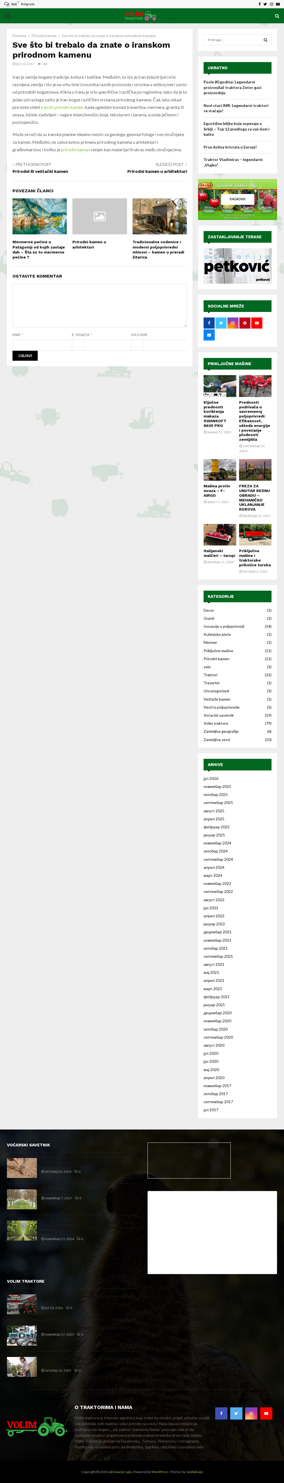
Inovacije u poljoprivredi (224, 626)
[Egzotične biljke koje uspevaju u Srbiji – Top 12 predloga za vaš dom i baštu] (22, 1367)
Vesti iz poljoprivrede (222, 707)
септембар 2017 (218, 1101)
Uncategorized (216, 690)
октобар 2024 (216, 851)
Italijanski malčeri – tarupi (219, 553)
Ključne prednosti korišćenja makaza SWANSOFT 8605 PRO (215, 414)
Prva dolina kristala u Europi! (230, 147)
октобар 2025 (216, 794)
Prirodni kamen (216, 658)
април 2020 (214, 1077)
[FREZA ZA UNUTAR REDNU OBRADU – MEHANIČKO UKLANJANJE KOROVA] (255, 470)
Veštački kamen (217, 699)
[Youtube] (266, 1413)
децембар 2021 (218, 931)
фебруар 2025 (217, 826)
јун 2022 (211, 907)
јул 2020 (211, 1053)
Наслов (139, 335)
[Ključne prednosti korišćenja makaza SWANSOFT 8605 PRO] (220, 386)
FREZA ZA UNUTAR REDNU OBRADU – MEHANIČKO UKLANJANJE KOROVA (254, 497)
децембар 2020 (218, 1012)
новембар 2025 (217, 786)
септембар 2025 (218, 802)
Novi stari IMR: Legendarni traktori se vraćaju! (85, 1328)
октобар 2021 (216, 948)
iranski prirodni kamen (62, 107)
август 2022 (214, 899)
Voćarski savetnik (219, 715)
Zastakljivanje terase (235, 236)
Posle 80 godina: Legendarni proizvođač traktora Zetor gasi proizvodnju (233, 87)
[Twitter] (236, 1413)
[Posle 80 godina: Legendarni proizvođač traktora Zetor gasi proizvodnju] (22, 1304)
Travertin (212, 682)
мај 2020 (211, 1069)
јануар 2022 (214, 923)
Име (17, 335)
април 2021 (214, 980)
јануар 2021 (214, 1004)
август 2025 (214, 810)
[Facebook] (221, 1413)
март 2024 (213, 875)
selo (207, 666)
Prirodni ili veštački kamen (40, 171)
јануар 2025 (214, 835)
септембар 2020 (218, 1037)
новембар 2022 (217, 883)
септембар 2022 (218, 891)
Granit (209, 618)
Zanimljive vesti (217, 739)
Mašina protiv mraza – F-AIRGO (217, 491)
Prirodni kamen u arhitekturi (157, 171)
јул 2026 (211, 778)
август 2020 (214, 1045)
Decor (209, 610)
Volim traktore (216, 723)
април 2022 (214, 915)
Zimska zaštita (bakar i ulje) (67, 1191)
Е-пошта (82, 335)
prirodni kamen (75, 149)
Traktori (210, 674)
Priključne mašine (229, 363)
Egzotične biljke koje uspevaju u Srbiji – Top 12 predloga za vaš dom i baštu (237, 129)
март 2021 (213, 988)
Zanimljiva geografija (221, 731)
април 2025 (214, 818)
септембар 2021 (218, 956)
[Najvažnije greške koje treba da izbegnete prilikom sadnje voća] (22, 1168)
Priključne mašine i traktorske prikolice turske (255, 558)
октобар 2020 (216, 1029)
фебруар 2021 (217, 996)
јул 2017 (211, 1109)
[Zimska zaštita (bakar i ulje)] (22, 1199)
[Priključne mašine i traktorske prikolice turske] (255, 534)
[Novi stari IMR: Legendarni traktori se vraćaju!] (22, 1336)
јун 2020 (211, 1061)
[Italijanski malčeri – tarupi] (220, 534)
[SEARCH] (266, 39)
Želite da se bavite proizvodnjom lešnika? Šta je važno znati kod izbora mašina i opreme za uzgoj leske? (87, 1227)
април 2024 (214, 867)
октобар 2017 (216, 1093)
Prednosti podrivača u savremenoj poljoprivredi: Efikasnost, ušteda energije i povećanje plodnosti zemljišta (254, 421)
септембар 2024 (218, 859)
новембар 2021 (217, 940)
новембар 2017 (217, 1085)
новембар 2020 (217, 1020)
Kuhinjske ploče (217, 634)
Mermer (210, 642)
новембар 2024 (217, 843)
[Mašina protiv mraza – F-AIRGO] (220, 470)
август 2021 (214, 964)
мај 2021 (211, 972)
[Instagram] (251, 1413)
